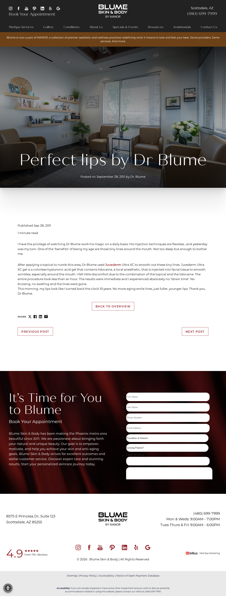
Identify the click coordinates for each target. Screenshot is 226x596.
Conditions (71, 27)
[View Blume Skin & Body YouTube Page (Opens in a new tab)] (26, 8)
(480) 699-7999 (202, 13)
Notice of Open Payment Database (137, 575)
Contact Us (209, 27)
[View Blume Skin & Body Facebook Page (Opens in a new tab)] (18, 8)
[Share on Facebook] (35, 316)
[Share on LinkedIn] (40, 316)
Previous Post (35, 331)
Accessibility (106, 575)
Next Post (195, 331)
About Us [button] (96, 27)
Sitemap (72, 575)
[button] (8, 588)
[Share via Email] (46, 316)
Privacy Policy (88, 575)
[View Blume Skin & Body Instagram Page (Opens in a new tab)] (10, 8)
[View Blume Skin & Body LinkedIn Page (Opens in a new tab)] (42, 8)
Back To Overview (113, 306)
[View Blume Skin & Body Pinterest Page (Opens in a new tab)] (34, 8)
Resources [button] (155, 27)
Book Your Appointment (32, 14)
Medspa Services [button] (21, 27)
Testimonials (182, 27)
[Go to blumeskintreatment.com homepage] (113, 11)
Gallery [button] (48, 27)
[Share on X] (29, 316)
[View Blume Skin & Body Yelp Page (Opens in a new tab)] (50, 8)
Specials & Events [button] (125, 27)
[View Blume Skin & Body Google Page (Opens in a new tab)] (58, 8)
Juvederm (113, 264)
